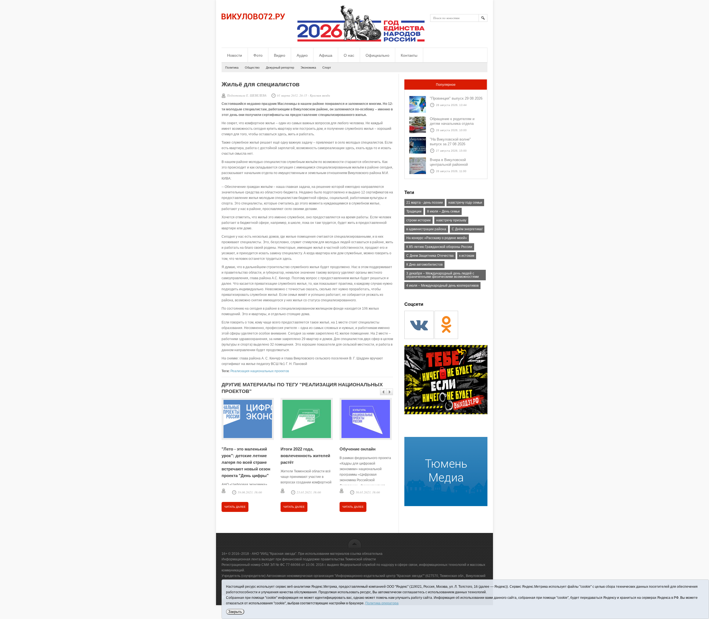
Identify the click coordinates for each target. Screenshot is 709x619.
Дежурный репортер (280, 67)
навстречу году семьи (465, 202)
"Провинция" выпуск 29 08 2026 (456, 98)
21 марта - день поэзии (424, 202)
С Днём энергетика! (467, 229)
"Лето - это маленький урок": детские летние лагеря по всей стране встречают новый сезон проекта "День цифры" (246, 462)
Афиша (325, 55)
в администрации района (426, 229)
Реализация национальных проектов (259, 371)
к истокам (466, 256)
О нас (349, 55)
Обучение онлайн (358, 449)
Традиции (414, 211)
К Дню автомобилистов (424, 264)
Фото (258, 55)
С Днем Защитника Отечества (430, 256)
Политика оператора (382, 603)
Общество (252, 67)
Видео (279, 55)
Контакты (409, 55)
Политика (231, 67)
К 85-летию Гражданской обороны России (439, 247)
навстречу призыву (451, 220)
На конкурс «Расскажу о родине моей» (436, 238)
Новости (234, 55)
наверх (355, 543)
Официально (377, 55)
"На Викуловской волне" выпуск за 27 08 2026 (450, 141)
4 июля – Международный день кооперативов (442, 286)
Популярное (446, 85)
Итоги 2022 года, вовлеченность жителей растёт (305, 456)
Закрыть (235, 612)
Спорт (326, 67)
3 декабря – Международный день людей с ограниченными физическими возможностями (442, 275)
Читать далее (235, 506)
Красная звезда (320, 95)
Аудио (302, 55)
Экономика (308, 67)
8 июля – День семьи (443, 211)
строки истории (418, 220)
